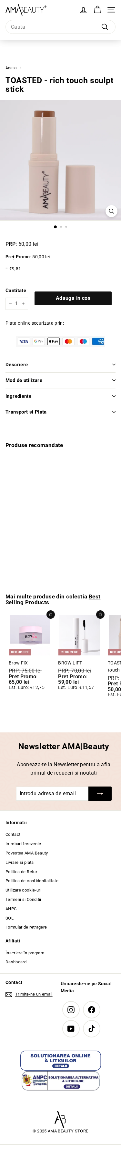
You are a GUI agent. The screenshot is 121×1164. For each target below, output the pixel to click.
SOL (9, 918)
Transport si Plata (26, 412)
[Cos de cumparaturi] (97, 9)
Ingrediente (18, 396)
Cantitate (15, 290)
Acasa (11, 68)
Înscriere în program (24, 952)
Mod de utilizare (23, 380)
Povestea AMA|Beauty (26, 853)
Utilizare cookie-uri (23, 890)
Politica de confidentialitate (31, 880)
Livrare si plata (19, 862)
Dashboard (15, 961)
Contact (12, 834)
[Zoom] (111, 211)
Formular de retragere (26, 927)
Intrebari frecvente (23, 843)
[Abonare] (100, 794)
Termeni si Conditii (23, 899)
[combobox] (60, 27)
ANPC (10, 908)
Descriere (16, 364)
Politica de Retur (21, 871)
